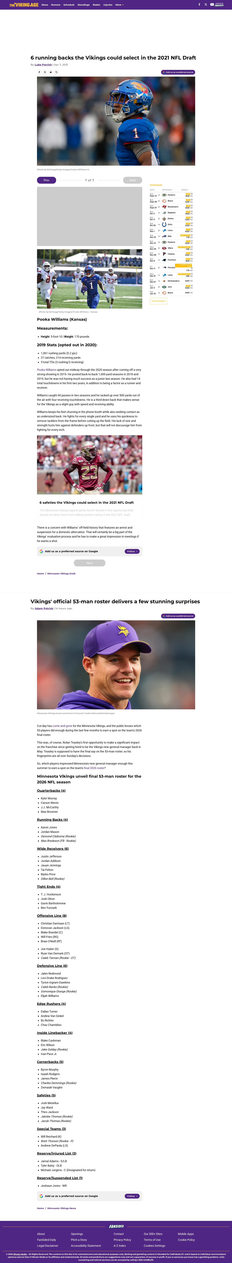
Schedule (68, 4)
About (41, 1234)
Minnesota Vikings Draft (61, 573)
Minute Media (20, 1254)
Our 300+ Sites (153, 1234)
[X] (206, 4)
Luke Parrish (43, 64)
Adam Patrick (44, 608)
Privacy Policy (122, 1239)
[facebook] (199, 4)
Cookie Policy (186, 1239)
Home (40, 573)
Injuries (107, 4)
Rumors (55, 4)
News (45, 4)
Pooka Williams (46, 369)
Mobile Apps (186, 1234)
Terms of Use (152, 1239)
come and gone (62, 726)
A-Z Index (120, 1245)
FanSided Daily (46, 1239)
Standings (84, 4)
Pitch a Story (79, 1239)
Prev (46, 180)
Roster (96, 4)
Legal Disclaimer (47, 1245)
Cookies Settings (154, 1245)
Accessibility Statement (86, 1245)
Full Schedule (158, 301)
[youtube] (212, 4)
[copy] (56, 72)
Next (133, 180)
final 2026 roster (94, 768)
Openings (77, 1234)
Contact (119, 1234)
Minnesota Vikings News (61, 1208)
